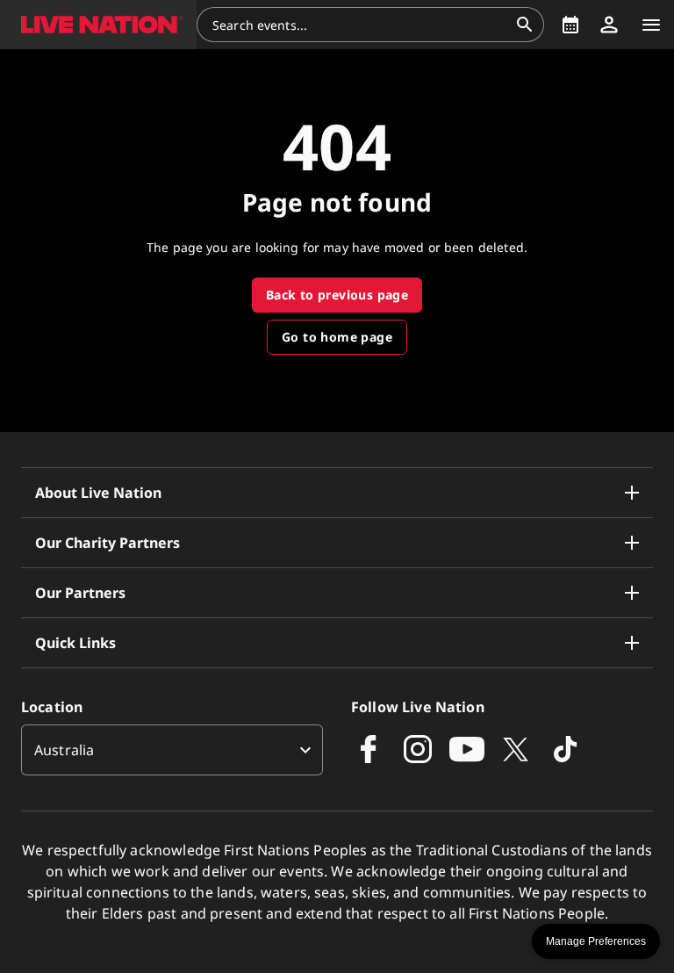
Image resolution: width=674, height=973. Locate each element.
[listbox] (172, 750)
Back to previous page (337, 294)
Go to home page (337, 336)
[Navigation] (651, 24)
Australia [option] (64, 750)
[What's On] (570, 24)
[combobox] (359, 24)
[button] (98, 24)
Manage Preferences (596, 941)
